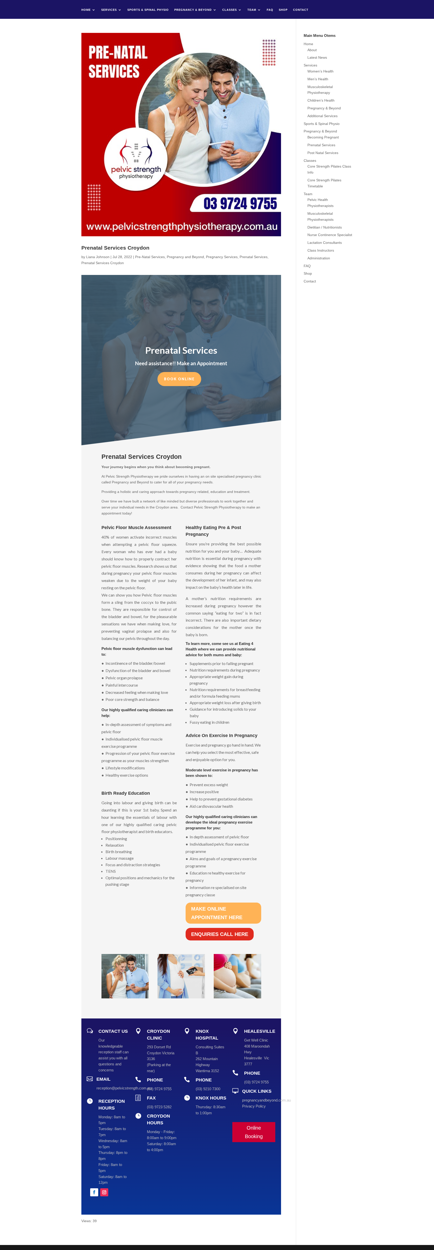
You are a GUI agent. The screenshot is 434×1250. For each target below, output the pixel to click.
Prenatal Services (253, 257)
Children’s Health (321, 100)
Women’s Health (320, 71)
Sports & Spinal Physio (148, 9)
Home (86, 9)
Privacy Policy (254, 1106)
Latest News (317, 57)
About (312, 50)
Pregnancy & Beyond (193, 9)
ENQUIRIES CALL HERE (219, 934)
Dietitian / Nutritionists (324, 227)
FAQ (270, 9)
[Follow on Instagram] (104, 1192)
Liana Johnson (98, 257)
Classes (229, 9)
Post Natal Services (322, 153)
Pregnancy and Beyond (185, 257)
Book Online (179, 379)
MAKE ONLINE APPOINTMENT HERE (216, 913)
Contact (300, 9)
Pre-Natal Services (150, 257)
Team (251, 9)
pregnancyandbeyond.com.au (266, 1100)
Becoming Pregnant (323, 137)
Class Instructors (320, 250)
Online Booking (254, 1132)
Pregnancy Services (222, 257)
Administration (318, 258)
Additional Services (322, 116)
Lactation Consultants (324, 243)
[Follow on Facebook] (94, 1192)
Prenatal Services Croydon (115, 248)
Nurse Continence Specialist (329, 235)
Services (109, 9)
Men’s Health (317, 79)
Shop (283, 9)
